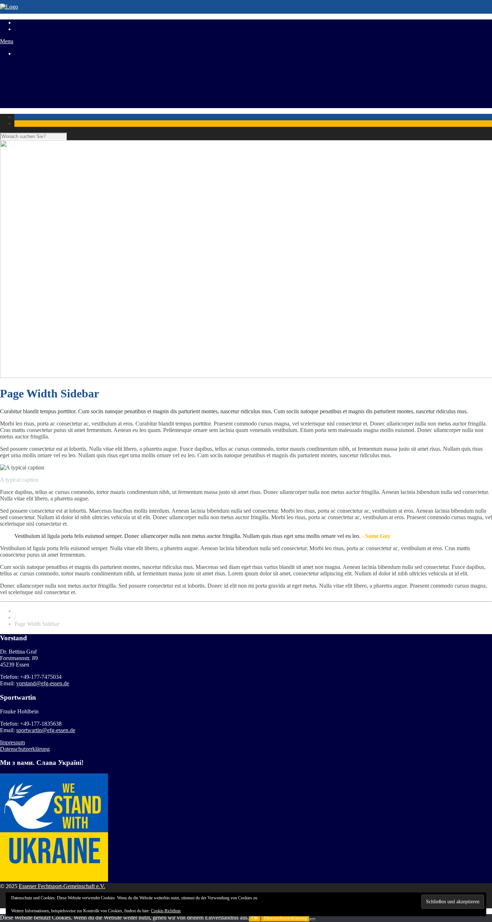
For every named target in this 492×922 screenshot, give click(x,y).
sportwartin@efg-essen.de (45, 730)
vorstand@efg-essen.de (42, 683)
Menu (6, 41)
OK (255, 918)
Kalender (24, 98)
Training (23, 66)
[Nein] (313, 919)
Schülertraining (31, 72)
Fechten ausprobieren (38, 85)
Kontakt (23, 105)
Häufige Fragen (32, 92)
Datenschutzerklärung (25, 749)
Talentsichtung (31, 79)
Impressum (12, 742)
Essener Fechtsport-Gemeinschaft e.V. (62, 886)
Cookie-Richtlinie (166, 910)
